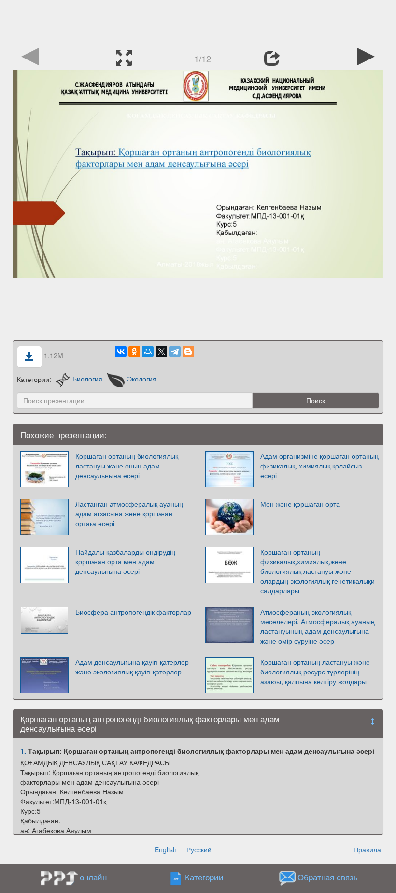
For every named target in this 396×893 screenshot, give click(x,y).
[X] (161, 351)
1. (23, 751)
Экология (141, 378)
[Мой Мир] (148, 351)
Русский (199, 849)
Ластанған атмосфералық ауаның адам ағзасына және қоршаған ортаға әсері (129, 513)
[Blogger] (188, 351)
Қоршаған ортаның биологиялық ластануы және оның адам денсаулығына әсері (126, 465)
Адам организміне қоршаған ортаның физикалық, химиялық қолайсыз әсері (319, 465)
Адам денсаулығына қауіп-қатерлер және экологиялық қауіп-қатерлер (132, 666)
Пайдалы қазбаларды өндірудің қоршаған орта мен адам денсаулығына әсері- (125, 561)
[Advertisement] (198, 22)
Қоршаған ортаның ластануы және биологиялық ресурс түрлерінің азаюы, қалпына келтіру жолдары (315, 671)
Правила (367, 849)
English (166, 849)
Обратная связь (327, 877)
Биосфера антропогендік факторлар (133, 611)
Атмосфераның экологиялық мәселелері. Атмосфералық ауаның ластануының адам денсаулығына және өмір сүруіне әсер (317, 626)
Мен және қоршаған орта (300, 504)
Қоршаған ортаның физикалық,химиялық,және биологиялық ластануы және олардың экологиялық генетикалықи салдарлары (317, 571)
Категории (204, 877)
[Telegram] (175, 351)
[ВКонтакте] (121, 351)
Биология (87, 378)
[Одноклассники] (134, 351)
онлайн (93, 877)
